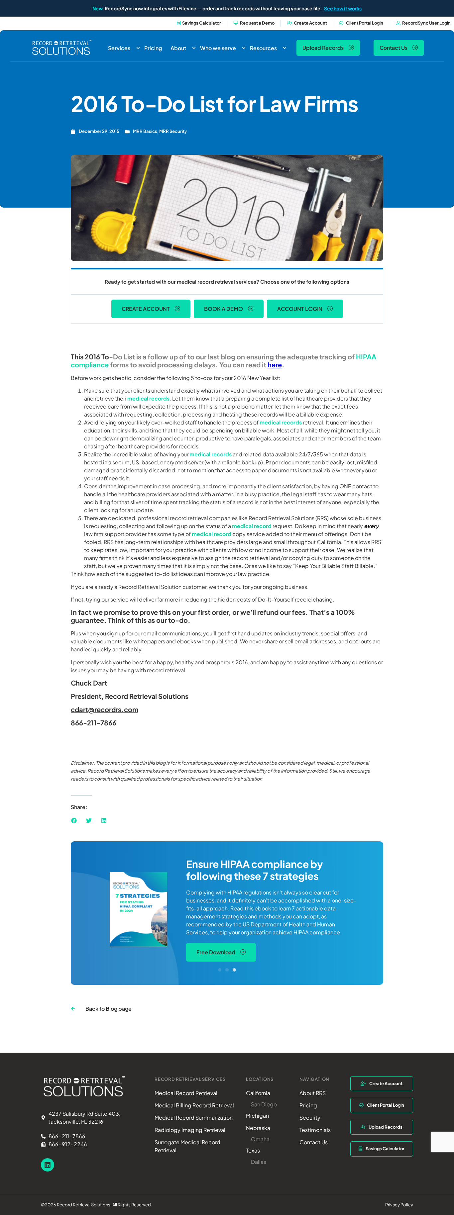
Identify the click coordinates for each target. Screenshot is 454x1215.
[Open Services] (138, 48)
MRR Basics (145, 131)
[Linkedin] (47, 1164)
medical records (148, 398)
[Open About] (194, 48)
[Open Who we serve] (244, 48)
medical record (252, 525)
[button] (73, 820)
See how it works (343, 8)
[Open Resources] (284, 48)
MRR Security (173, 131)
